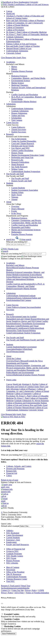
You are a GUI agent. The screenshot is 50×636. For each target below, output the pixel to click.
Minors (14, 69)
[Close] (2, 603)
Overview (15, 206)
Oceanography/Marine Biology (24, 101)
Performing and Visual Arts (22, 157)
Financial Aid (11, 473)
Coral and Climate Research (22, 143)
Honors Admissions (19, 113)
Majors (14, 67)
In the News (16, 213)
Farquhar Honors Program (22, 71)
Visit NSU (10, 581)
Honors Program (13, 560)
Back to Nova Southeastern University (22, 2)
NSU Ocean (11, 558)
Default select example (10, 526)
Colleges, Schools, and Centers (18, 466)
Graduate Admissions (14, 37)
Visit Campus (16, 120)
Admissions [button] (11, 104)
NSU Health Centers (14, 556)
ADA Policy (19, 593)
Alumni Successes (18, 129)
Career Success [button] (12, 122)
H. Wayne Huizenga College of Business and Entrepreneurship (27, 401)
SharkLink (10, 13)
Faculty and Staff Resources (17, 544)
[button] (18, 239)
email (3, 501)
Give (3, 57)
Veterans (14, 197)
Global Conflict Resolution (22, 150)
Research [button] (10, 134)
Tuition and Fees (18, 115)
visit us (4, 505)
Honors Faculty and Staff (21, 181)
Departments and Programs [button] (17, 363)
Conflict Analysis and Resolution (24, 94)
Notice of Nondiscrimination (37, 593)
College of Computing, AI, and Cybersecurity (24, 23)
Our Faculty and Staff (20, 178)
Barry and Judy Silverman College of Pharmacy (25, 20)
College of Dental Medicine (17, 25)
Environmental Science (20, 80)
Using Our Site (18, 590)
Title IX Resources (13, 574)
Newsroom (10, 570)
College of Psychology (15, 30)
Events (14, 211)
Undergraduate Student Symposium (25, 171)
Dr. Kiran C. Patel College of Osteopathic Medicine (27, 34)
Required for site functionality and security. (18, 615)
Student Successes (18, 132)
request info (6, 491)
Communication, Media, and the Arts (26, 223)
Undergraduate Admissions (17, 51)
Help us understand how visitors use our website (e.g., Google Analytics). (23, 621)
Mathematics (16, 232)
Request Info (10, 57)
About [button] (8, 202)
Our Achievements (18, 139)
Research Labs (17, 160)
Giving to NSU (12, 551)
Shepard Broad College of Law (19, 48)
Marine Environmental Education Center (27, 155)
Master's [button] (9, 270)
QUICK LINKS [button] (7, 7)
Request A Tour (7, 586)
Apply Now (21, 57)
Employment (11, 542)
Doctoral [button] (9, 282)
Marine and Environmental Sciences (26, 230)
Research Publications (20, 162)
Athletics (9, 530)
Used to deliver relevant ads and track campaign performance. (20, 628)
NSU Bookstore (12, 533)
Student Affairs (17, 192)
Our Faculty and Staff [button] (15, 174)
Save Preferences (8, 634)
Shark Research (17, 164)
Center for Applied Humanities (23, 141)
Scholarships (16, 118)
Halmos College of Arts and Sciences (21, 44)
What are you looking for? (16, 242)
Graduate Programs (14, 554)
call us (3, 496)
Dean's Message (17, 209)
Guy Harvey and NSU (20, 148)
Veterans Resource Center (16, 579)
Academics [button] (10, 62)
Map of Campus (12, 567)
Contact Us (5, 590)
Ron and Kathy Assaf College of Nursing (23, 46)
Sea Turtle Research (19, 167)
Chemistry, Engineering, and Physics (26, 220)
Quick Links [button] (11, 380)
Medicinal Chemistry (19, 85)
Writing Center (17, 169)
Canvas (9, 11)
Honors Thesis (17, 153)
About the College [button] (13, 358)
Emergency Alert (13, 540)
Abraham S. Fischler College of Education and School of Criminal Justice (25, 17)
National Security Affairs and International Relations (24, 278)
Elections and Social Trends (22, 146)
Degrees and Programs (15, 468)
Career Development (14, 535)
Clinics (9, 475)
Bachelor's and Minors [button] (15, 265)
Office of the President (15, 572)
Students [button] (9, 183)
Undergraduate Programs (16, 577)
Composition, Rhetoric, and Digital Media (28, 78)
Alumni (14, 199)
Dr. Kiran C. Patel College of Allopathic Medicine (26, 32)
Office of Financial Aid (15, 549)
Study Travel (16, 195)
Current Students (18, 188)
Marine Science (17, 83)
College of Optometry (15, 27)
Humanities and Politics (20, 227)
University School (13, 53)
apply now (5, 487)
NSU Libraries (12, 563)
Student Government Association (24, 190)
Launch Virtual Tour (22, 586)
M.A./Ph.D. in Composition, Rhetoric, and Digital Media (25, 286)
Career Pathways (18, 127)
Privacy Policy (31, 590)
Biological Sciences (19, 76)
